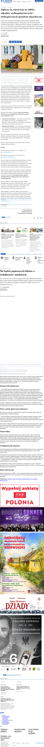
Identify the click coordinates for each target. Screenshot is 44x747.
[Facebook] (10, 42)
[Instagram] (38, 218)
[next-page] (3, 266)
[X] (13, 42)
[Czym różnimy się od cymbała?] (24, 257)
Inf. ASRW (5, 33)
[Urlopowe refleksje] (2, 257)
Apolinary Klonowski (27, 263)
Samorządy (9, 7)
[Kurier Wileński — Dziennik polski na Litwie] (6, 1)
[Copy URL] (21, 42)
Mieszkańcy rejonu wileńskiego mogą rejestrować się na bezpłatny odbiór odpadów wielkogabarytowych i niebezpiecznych (36, 237)
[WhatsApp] (15, 42)
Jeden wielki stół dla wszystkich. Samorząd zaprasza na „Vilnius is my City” (14, 82)
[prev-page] (1, 266)
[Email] (18, 42)
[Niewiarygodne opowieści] (13, 257)
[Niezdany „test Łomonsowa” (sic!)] (35, 257)
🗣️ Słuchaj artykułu (4, 36)
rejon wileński (8, 217)
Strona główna (4, 7)
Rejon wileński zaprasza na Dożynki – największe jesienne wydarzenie (21, 236)
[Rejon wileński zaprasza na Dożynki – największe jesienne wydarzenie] (22, 230)
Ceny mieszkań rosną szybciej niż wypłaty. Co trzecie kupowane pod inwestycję (15, 80)
